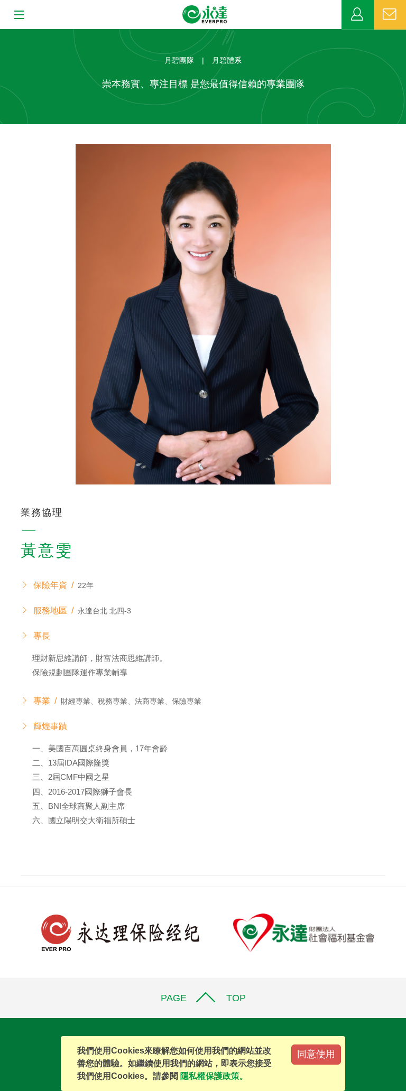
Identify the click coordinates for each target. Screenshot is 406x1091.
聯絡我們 (390, 15)
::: (3, 34)
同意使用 (316, 1054)
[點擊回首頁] (205, 14)
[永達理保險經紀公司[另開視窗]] (120, 931)
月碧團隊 (179, 60)
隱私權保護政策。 (214, 1075)
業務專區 (358, 15)
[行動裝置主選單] (15, 15)
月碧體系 (227, 60)
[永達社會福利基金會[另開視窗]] (303, 931)
